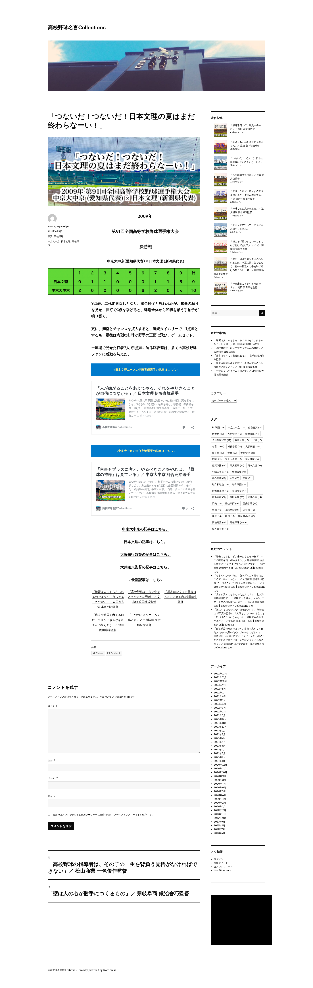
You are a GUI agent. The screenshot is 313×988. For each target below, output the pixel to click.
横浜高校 (219, 497)
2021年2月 (220, 757)
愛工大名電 (233, 459)
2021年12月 (220, 719)
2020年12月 (220, 764)
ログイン (218, 859)
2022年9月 (220, 685)
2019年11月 (220, 814)
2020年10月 (220, 772)
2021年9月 (220, 730)
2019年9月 (219, 821)
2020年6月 (220, 787)
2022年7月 (220, 692)
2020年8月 (220, 780)
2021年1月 (219, 761)
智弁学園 (239, 484)
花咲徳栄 (232, 509)
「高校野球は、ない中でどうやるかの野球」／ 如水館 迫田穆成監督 (144, 597)
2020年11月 (220, 768)
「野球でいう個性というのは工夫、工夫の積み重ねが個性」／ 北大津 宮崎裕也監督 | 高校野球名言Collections (239, 602)
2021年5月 (219, 745)
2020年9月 (220, 776)
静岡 (230, 516)
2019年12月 (220, 810)
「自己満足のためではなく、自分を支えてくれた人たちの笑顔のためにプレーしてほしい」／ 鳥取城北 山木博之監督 (238, 632)
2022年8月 (220, 688)
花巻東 (249, 509)
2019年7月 (219, 829)
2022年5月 (220, 700)
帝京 (232, 452)
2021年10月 (220, 726)
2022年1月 (220, 715)
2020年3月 (220, 798)
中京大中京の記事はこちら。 (145, 529)
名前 (51, 760)
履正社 (218, 452)
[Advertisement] (241, 920)
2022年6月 (220, 696)
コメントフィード (223, 866)
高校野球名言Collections (77, 27)
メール (53, 778)
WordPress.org (222, 870)
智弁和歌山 (220, 484)
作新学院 (235, 433)
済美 (217, 503)
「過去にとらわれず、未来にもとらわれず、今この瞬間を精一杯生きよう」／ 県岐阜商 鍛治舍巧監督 (239, 560)
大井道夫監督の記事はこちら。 (145, 567)
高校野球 (58, 236)
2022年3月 (220, 707)
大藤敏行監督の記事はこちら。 (145, 554)
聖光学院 (250, 503)
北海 (257, 440)
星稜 (247, 478)
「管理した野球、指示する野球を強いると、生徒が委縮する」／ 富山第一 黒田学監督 (246, 195)
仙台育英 (255, 427)
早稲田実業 (220, 471)
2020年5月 (220, 791)
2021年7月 (219, 738)
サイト (51, 796)
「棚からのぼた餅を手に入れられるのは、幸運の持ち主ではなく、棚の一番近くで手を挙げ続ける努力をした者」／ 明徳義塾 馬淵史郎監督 (239, 266)
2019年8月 (219, 825)
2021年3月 (220, 753)
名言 (218, 446)
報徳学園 (235, 446)
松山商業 (239, 490)
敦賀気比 (219, 465)
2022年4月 (220, 704)
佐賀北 (218, 433)
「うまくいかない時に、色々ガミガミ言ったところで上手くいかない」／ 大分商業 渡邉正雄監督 (239, 579)
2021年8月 (220, 734)
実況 (50, 236)
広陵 (217, 459)
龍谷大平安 (220, 528)
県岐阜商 (232, 503)
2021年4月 (220, 749)
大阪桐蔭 (252, 446)
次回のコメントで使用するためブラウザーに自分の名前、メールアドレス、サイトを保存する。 (103, 814)
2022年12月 (220, 673)
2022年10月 (220, 681)
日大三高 (237, 465)
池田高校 (237, 497)
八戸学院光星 (221, 440)
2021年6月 (220, 742)
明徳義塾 (239, 471)
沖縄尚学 (255, 497)
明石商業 (219, 478)
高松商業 (219, 522)
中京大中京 (54, 241)
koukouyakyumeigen (58, 226)
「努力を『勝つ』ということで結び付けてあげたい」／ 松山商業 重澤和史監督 (247, 245)
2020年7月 (220, 783)
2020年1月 (220, 806)
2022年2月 (220, 711)
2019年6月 (219, 833)
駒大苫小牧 (246, 516)
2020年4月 (220, 795)
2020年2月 (220, 802)
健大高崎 (252, 433)
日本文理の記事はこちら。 (145, 541)
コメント (53, 705)
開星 (217, 516)
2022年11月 (220, 677)
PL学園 (218, 427)
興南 (217, 509)
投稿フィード (221, 862)
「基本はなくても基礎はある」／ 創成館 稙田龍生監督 (180, 597)
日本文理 (65, 241)
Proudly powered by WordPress (97, 970)
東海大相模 (220, 490)
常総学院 (248, 452)
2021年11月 (220, 723)
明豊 (234, 478)
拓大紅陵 (252, 459)
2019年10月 (220, 817)
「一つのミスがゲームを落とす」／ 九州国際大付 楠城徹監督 (144, 620)
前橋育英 (242, 440)
